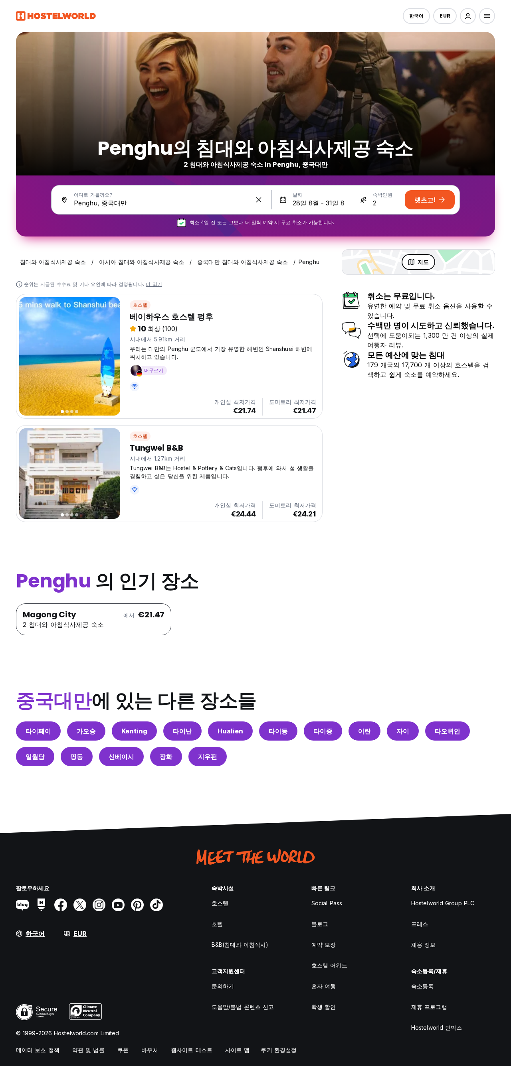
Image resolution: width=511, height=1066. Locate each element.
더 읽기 (154, 284)
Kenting (134, 731)
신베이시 (121, 757)
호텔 (217, 923)
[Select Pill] (468, 16)
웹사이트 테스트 (191, 1049)
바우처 (149, 1049)
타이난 (182, 731)
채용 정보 (423, 944)
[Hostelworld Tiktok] (156, 905)
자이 (402, 731)
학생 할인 (323, 1006)
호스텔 (140, 305)
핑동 (76, 757)
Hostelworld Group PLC (442, 903)
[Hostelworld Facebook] (60, 905)
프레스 (419, 923)
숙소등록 (422, 986)
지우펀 (207, 757)
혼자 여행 (323, 986)
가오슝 (86, 731)
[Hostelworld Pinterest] (137, 905)
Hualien (230, 731)
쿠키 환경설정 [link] (279, 1049)
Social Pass (326, 903)
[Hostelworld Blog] (22, 905)
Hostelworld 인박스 (436, 1027)
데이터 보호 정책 (37, 1049)
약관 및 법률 (88, 1049)
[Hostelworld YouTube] (118, 905)
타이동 (278, 731)
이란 (364, 731)
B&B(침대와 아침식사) (240, 944)
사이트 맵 (237, 1049)
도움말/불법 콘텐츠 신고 (243, 1006)
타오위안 (447, 731)
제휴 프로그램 (429, 1006)
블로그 (319, 923)
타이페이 (38, 731)
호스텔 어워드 (329, 965)
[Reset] (258, 199)
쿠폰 (123, 1049)
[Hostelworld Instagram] (99, 905)
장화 (166, 757)
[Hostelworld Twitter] (79, 905)
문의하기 (223, 986)
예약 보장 (323, 944)
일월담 (35, 757)
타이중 (323, 731)
